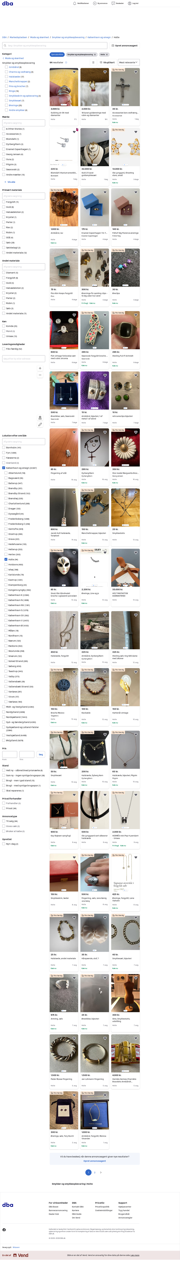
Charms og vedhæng (21, 72)
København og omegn (99, 37)
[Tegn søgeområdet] (40, 424)
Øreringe (15, 105)
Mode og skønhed (39, 37)
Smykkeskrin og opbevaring (25, 95)
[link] (13, 58)
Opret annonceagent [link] (95, 1161)
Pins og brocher (18, 86)
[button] (125, 45)
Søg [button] (41, 754)
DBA (4, 37)
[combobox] (54, 45)
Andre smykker (18, 110)
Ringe (14, 91)
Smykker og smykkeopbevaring (68, 37)
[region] (23, 397)
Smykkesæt (16, 100)
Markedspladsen (18, 37)
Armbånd (15, 67)
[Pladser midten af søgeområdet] (40, 418)
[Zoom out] (40, 375)
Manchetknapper (19, 81)
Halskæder (16, 76)
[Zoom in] (40, 368)
